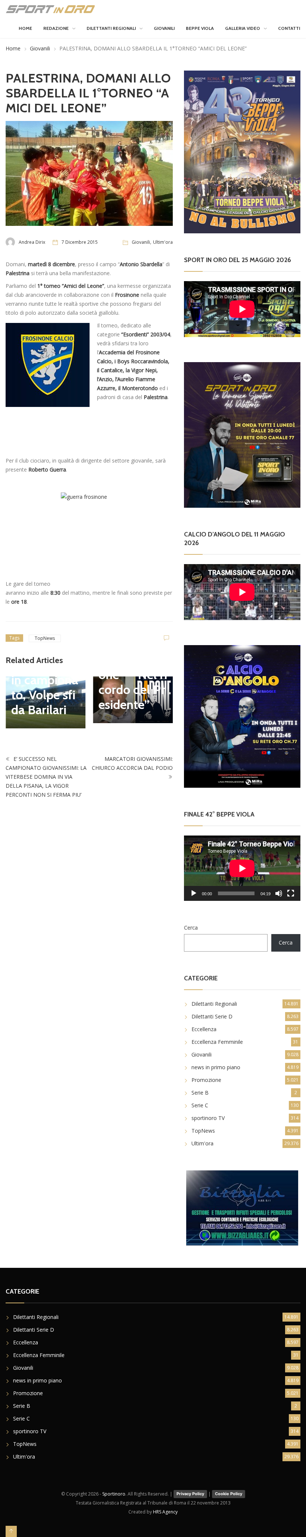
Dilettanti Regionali (111, 28)
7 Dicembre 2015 (80, 242)
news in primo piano (215, 1067)
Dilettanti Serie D (211, 1016)
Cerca (191, 927)
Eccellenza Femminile (217, 1041)
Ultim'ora (163, 242)
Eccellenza (203, 1029)
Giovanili (164, 28)
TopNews (45, 638)
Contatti (289, 28)
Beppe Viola (200, 28)
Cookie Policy (228, 1493)
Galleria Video (242, 28)
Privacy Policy (190, 1493)
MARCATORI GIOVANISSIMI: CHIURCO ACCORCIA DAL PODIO (132, 763)
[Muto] (278, 893)
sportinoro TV (208, 1117)
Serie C (199, 1105)
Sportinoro (113, 1494)
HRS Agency (165, 1512)
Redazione (56, 28)
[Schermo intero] (290, 893)
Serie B (200, 1092)
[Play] (193, 893)
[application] (242, 868)
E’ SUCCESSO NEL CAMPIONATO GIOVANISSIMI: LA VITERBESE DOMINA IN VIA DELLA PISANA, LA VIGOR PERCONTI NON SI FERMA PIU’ (46, 776)
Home (25, 28)
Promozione (206, 1079)
